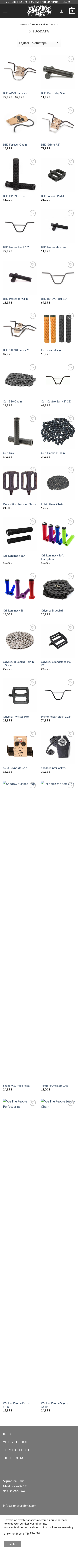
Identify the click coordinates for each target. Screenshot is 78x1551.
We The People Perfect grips (17, 1404)
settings (35, 1532)
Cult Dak (8, 453)
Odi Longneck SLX (14, 555)
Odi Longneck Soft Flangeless (52, 557)
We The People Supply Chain (55, 1404)
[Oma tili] (61, 11)
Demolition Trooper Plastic (20, 504)
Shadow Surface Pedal (16, 1085)
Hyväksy (12, 1544)
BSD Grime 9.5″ (50, 144)
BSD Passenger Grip (15, 298)
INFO (7, 1434)
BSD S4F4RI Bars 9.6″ (16, 350)
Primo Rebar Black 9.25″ (56, 716)
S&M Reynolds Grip (15, 767)
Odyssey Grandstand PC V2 (56, 663)
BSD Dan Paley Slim (53, 93)
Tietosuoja (13, 1458)
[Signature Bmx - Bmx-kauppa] (39, 11)
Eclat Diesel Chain (52, 504)
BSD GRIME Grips (14, 196)
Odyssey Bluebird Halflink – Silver (19, 663)
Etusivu (24, 24)
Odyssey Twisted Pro (16, 716)
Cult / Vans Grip (51, 350)
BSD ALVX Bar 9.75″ (15, 93)
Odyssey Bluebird (52, 610)
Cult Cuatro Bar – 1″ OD (56, 401)
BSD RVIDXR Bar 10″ (54, 298)
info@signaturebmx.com (19, 1505)
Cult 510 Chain (12, 401)
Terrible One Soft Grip (54, 1085)
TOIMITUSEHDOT (17, 1450)
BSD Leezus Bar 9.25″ (16, 247)
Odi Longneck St (13, 610)
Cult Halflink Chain (53, 453)
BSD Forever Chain (15, 144)
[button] (5, 11)
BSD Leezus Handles (53, 247)
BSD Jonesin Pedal (52, 196)
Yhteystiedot (15, 1442)
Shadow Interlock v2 (53, 767)
